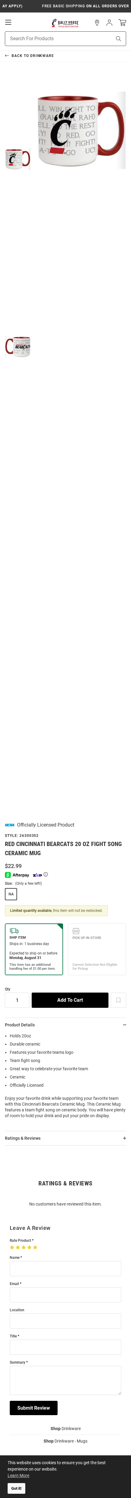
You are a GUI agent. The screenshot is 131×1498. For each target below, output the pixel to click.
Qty (7, 989)
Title (13, 1336)
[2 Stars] (18, 1247)
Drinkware (66, 1428)
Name (14, 1258)
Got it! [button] (16, 1488)
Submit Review (33, 1408)
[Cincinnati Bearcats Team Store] (65, 23)
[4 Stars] (30, 1247)
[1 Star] (13, 1247)
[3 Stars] (24, 1247)
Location (17, 1310)
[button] (97, 23)
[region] (65, 1078)
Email (14, 1284)
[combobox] (50, 39)
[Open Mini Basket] (122, 23)
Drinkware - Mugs (65, 1441)
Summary (17, 1363)
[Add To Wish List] (118, 1000)
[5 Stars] (36, 1247)
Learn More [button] (18, 1475)
